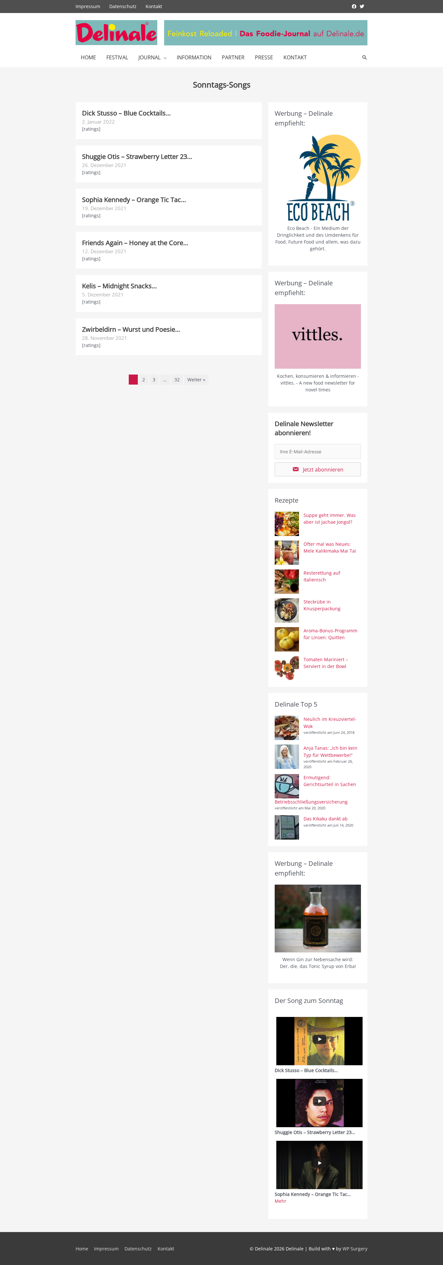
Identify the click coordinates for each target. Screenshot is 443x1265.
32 (177, 379)
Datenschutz (123, 6)
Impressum (88, 6)
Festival (117, 57)
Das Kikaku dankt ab (326, 819)
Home (88, 57)
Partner (233, 57)
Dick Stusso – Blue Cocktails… (126, 113)
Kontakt (154, 6)
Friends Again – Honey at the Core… (135, 242)
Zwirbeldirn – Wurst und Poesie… (131, 329)
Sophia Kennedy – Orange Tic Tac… (134, 199)
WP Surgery (354, 1249)
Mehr (280, 1201)
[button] (318, 469)
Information (194, 57)
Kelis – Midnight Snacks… (119, 285)
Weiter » (196, 379)
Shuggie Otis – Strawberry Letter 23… (137, 156)
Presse (264, 57)
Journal (149, 57)
